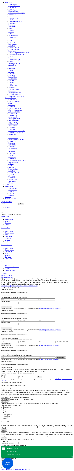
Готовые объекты (10, 98)
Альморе (11, 32)
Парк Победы (12, 115)
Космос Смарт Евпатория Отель (19, 53)
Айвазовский (12, 117)
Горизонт (11, 105)
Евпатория (12, 51)
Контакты (8, 197)
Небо (10, 33)
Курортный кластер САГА (17, 54)
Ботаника (11, 25)
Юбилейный (12, 113)
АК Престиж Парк (14, 94)
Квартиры (13, 469)
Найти (21, 203)
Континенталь (13, 14)
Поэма (10, 20)
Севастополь (12, 4)
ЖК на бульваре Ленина (16, 139)
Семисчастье (12, 9)
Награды (11, 195)
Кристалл (11, 153)
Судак (10, 84)
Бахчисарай (12, 80)
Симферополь (13, 18)
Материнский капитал (12, 267)
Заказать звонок (6, 307)
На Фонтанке (12, 79)
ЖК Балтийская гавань (16, 96)
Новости (11, 193)
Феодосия (11, 68)
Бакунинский (12, 44)
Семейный (12, 75)
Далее (40, 377)
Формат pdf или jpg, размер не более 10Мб (15, 397)
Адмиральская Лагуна (15, 132)
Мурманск (11, 87)
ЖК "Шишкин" (13, 122)
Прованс (11, 82)
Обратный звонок (7, 277)
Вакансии (11, 191)
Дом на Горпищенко (15, 110)
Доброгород (12, 7)
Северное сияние (14, 89)
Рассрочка (8, 268)
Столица (11, 30)
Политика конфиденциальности (11, 286)
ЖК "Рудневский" (14, 119)
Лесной (10, 103)
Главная (7, 207)
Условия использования (29, 286)
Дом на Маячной (14, 6)
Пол (2, 375)
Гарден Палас (12, 77)
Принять (4, 430)
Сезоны (10, 61)
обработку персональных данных (50, 308)
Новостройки (9, 2)
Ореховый (11, 129)
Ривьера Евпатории (14, 63)
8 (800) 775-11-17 (6, 202)
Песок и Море (13, 11)
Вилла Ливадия (13, 49)
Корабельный (12, 134)
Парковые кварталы (15, 21)
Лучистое (11, 73)
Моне (10, 28)
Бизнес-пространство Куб (16, 131)
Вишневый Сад (13, 47)
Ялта (10, 40)
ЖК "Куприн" (13, 124)
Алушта (11, 72)
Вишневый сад (13, 169)
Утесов (10, 70)
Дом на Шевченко (14, 112)
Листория (11, 23)
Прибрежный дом (14, 59)
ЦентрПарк (12, 65)
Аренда (7, 184)
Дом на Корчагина (14, 108)
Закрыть (4, 437)
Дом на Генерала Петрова (16, 13)
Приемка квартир (10, 198)
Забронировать (6, 343)
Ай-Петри (11, 42)
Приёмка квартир (8, 463)
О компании (9, 186)
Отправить (5, 401)
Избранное (20, 469)
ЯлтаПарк (11, 46)
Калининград (12, 91)
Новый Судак (12, 86)
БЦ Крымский (13, 35)
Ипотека (7, 265)
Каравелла (11, 106)
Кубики (10, 56)
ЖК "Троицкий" (13, 120)
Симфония (12, 37)
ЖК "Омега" (12, 125)
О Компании (5, 216)
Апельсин (11, 127)
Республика (12, 26)
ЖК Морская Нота (14, 92)
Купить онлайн (10, 270)
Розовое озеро (13, 58)
